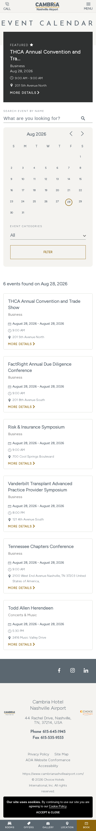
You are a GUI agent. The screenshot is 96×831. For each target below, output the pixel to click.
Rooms (9, 827)
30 (11, 212)
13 (57, 179)
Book (86, 827)
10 (22, 179)
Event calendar (48, 23)
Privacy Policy (38, 754)
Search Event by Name (23, 111)
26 (45, 201)
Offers (29, 827)
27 (57, 201)
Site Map (61, 754)
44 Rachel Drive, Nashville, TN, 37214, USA (48, 720)
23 (11, 201)
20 (57, 190)
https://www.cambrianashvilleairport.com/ (48, 774)
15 (80, 179)
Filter (48, 252)
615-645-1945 (54, 732)
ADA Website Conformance (48, 760)
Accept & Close (48, 812)
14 (68, 179)
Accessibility (48, 766)
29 (80, 201)
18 (34, 190)
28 (69, 201)
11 (34, 179)
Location (67, 827)
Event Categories (26, 226)
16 (11, 190)
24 (22, 201)
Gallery (48, 827)
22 (80, 190)
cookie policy (58, 806)
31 (23, 212)
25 (34, 201)
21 (68, 190)
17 (23, 190)
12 (45, 179)
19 (46, 190)
